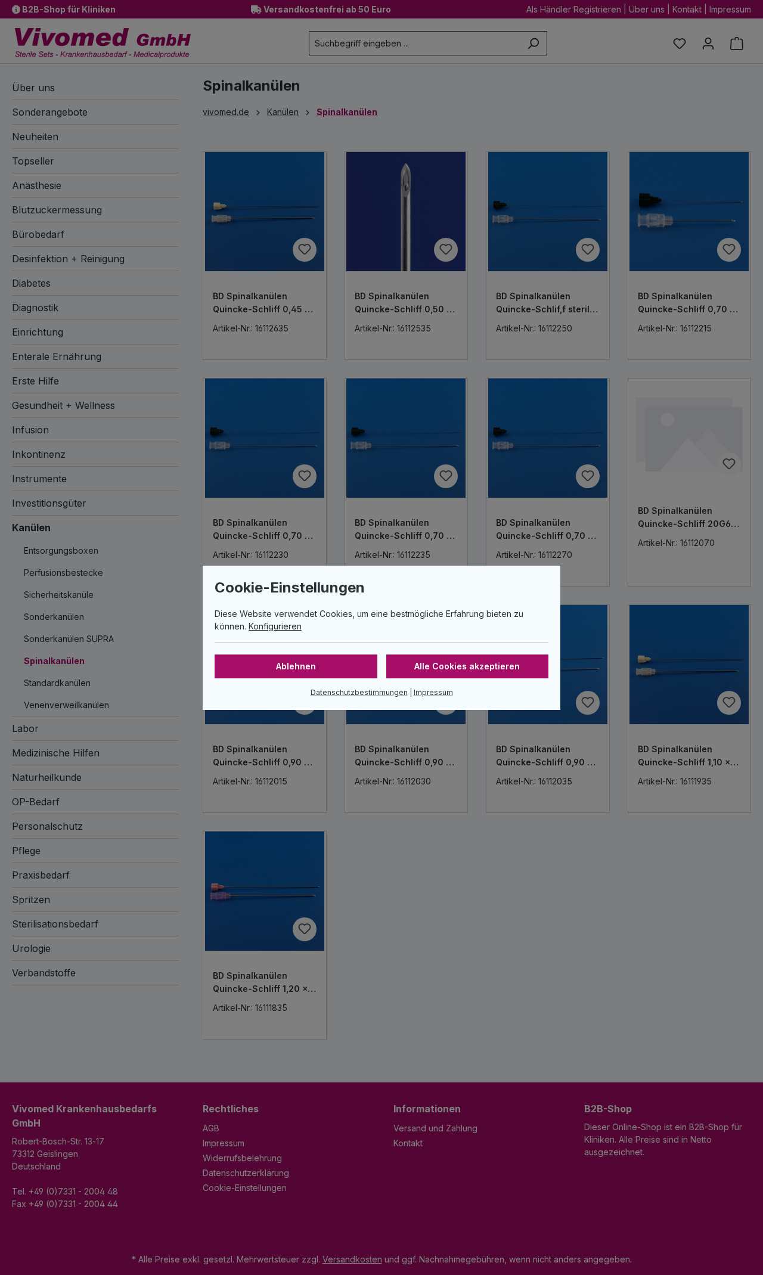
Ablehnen (296, 666)
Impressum (433, 692)
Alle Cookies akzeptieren (467, 666)
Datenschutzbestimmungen (359, 692)
